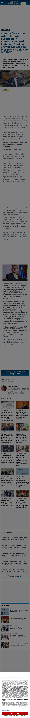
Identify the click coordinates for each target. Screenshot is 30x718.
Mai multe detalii (8, 685)
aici (4, 693)
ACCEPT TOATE (15, 713)
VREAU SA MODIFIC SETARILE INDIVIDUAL (15, 715)
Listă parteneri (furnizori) (6, 710)
